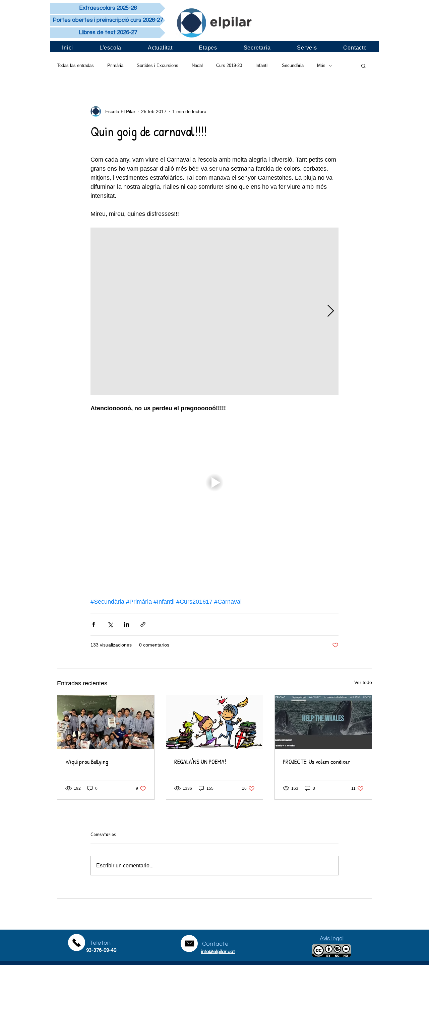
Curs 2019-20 (229, 65)
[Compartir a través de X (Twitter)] (110, 624)
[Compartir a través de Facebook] (93, 624)
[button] (363, 65)
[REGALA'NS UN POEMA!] (214, 722)
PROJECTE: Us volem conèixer (317, 762)
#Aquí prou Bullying (86, 762)
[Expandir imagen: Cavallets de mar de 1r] (214, 311)
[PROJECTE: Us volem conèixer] (323, 722)
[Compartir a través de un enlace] (143, 624)
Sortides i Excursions (157, 65)
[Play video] (214, 482)
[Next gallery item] (330, 311)
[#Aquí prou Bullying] (105, 722)
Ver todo (363, 682)
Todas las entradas (75, 65)
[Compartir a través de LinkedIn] (126, 624)
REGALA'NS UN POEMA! (200, 762)
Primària (115, 65)
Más (321, 65)
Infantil (261, 65)
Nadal (197, 65)
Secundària (293, 65)
